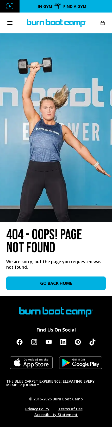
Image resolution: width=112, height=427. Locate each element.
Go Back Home (56, 283)
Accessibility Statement (56, 415)
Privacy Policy (37, 409)
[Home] (56, 23)
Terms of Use (70, 409)
